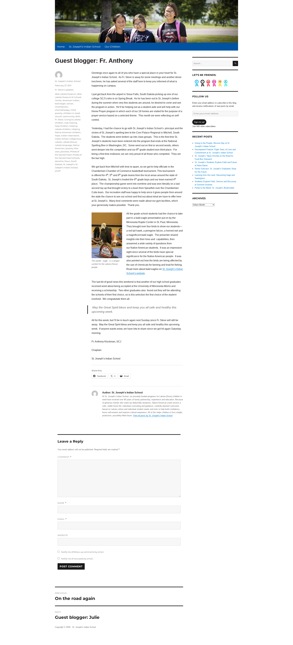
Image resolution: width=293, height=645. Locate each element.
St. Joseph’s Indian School (84, 46)
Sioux (67, 161)
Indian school (61, 139)
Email (62, 519)
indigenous (75, 139)
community (69, 116)
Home (61, 46)
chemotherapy (62, 110)
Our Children (112, 46)
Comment (64, 457)
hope (57, 135)
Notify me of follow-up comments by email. (82, 552)
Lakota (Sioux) (70, 142)
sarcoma (59, 161)
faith (78, 116)
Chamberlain (61, 107)
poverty (69, 148)
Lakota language (63, 145)
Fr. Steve (59, 119)
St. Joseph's (69, 164)
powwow (64, 151)
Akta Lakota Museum (65, 94)
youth (58, 171)
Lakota (58, 142)
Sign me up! (199, 122)
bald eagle (60, 103)
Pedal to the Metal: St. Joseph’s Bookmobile (214, 188)
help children (61, 126)
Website (63, 535)
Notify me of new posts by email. (77, 558)
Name (62, 503)
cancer (70, 103)
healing (73, 123)
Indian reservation (70, 135)
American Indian (71, 100)
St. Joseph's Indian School (68, 81)
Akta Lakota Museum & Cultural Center (68, 97)
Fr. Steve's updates (64, 89)
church (58, 116)
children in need (71, 113)
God (66, 123)
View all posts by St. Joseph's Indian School (152, 415)
